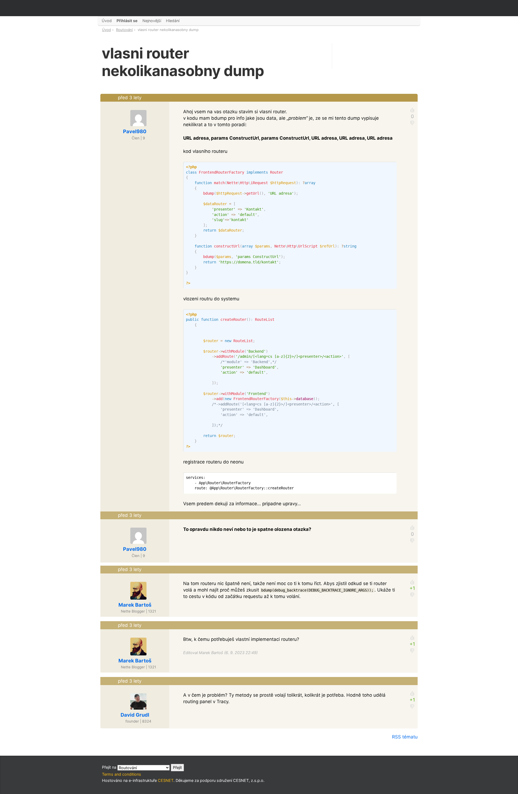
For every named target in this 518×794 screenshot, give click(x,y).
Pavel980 (134, 131)
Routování (124, 30)
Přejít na (109, 767)
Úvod (106, 30)
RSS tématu (405, 737)
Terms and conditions (121, 774)
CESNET (165, 780)
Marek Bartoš (134, 605)
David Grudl (135, 715)
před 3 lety (129, 97)
